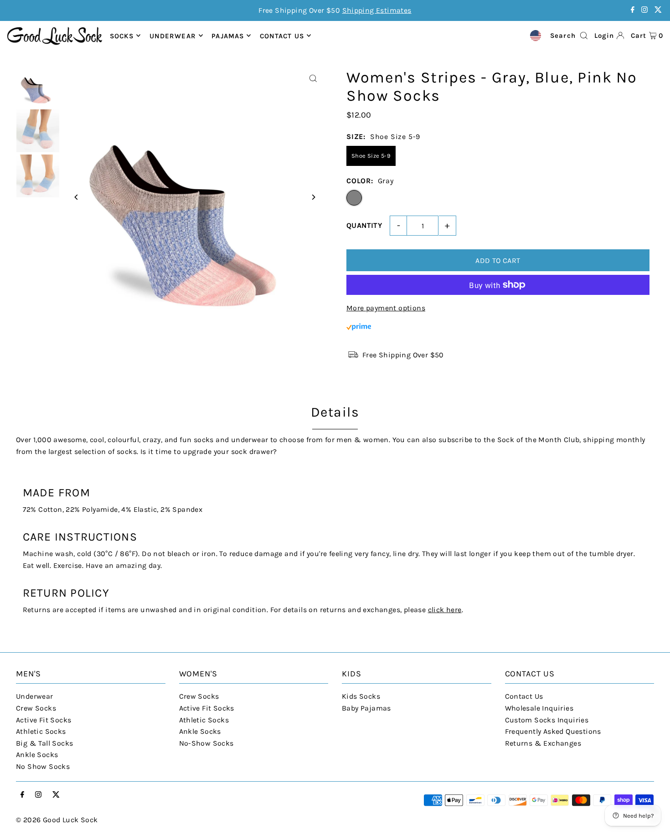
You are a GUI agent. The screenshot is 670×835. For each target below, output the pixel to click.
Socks (122, 35)
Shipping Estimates (377, 10)
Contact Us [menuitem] (282, 35)
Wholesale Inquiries (539, 708)
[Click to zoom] (313, 78)
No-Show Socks (206, 743)
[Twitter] (658, 10)
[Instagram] (644, 10)
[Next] (313, 197)
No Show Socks (43, 766)
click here (445, 609)
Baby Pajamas (366, 708)
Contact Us (524, 696)
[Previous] (76, 197)
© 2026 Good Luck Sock (57, 819)
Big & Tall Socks (44, 743)
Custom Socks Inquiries (547, 720)
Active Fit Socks (43, 720)
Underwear (172, 35)
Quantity (364, 225)
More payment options (385, 308)
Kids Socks (361, 696)
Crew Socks (36, 708)
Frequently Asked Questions (553, 731)
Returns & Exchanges (543, 743)
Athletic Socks (41, 731)
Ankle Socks (37, 754)
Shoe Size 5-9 (371, 155)
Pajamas (227, 35)
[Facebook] (632, 10)
